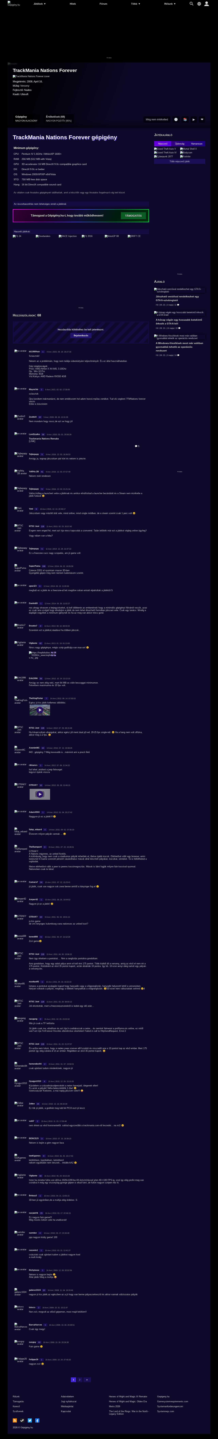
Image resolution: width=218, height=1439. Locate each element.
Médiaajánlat (67, 1406)
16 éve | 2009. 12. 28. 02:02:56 (59, 1270)
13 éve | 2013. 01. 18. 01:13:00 (57, 643)
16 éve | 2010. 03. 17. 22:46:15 (58, 1213)
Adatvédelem (67, 1396)
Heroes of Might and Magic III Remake (128, 1396)
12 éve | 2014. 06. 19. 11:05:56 (56, 586)
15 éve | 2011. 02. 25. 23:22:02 (57, 1019)
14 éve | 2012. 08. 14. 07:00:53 (63, 698)
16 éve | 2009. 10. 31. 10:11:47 (55, 1308)
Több (136, 3)
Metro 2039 (114, 1406)
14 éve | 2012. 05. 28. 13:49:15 (57, 785)
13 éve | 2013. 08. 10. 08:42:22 (57, 626)
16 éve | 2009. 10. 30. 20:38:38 (56, 1342)
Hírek (73, 3)
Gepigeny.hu (163, 1396)
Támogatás (18, 1401)
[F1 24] (23, 236)
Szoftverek (18, 1411)
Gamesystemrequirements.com (172, 1401)
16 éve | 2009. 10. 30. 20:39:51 (62, 1325)
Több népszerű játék (180, 161)
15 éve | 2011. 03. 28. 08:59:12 (59, 1002)
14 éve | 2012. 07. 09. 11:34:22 (57, 765)
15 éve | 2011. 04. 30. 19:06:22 (59, 954)
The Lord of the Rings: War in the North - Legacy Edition (129, 1412)
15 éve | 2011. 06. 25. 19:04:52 (57, 900)
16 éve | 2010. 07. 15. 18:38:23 (58, 1139)
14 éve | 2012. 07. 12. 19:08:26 (59, 748)
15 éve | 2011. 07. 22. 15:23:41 (57, 882)
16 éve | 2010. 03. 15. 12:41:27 (58, 1250)
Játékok (40, 3)
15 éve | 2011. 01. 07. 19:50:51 (61, 1064)
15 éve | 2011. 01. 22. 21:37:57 (59, 1044)
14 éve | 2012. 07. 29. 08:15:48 (59, 728)
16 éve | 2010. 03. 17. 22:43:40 (56, 1233)
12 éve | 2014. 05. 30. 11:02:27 (57, 603)
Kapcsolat (66, 1411)
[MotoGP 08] (115, 236)
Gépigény (26, 118)
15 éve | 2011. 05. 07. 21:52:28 (57, 937)
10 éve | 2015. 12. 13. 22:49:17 (53, 509)
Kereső (16, 1406)
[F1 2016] (92, 236)
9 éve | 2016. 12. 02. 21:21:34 (58, 489)
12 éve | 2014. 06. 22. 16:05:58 (60, 566)
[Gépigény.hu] (14, 5)
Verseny (24, 85)
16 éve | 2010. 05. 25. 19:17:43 (60, 1156)
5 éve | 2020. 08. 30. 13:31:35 (56, 417)
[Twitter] (30, 1420)
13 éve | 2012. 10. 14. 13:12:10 (57, 679)
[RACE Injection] (69, 236)
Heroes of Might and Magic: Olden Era (128, 1401)
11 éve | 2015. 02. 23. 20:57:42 (59, 526)
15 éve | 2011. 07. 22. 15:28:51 (61, 847)
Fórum (103, 3)
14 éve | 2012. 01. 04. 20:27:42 (59, 812)
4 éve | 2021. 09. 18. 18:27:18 (59, 352)
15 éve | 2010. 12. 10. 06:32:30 (54, 1104)
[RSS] (15, 1420)
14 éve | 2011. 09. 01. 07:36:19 (61, 830)
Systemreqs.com (165, 1411)
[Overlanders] (46, 236)
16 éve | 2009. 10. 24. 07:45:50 (58, 1360)
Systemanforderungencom (170, 1406)
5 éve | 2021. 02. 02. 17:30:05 (57, 390)
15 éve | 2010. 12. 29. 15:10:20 (61, 1081)
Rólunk (170, 3)
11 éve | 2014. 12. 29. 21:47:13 (58, 549)
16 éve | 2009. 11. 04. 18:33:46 (60, 1290)
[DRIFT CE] (138, 236)
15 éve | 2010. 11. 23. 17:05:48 (54, 1121)
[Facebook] (37, 1420)
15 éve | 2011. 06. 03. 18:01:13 (57, 917)
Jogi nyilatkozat (68, 1401)
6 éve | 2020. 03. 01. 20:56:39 (59, 434)
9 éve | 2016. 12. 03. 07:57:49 (58, 472)
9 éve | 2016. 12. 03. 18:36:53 (58, 454)
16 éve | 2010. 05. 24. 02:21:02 (57, 1176)
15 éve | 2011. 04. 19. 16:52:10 (58, 982)
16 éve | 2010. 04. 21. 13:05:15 (56, 1196)
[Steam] (22, 1420)
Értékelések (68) (59, 118)
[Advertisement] (109, 35)
